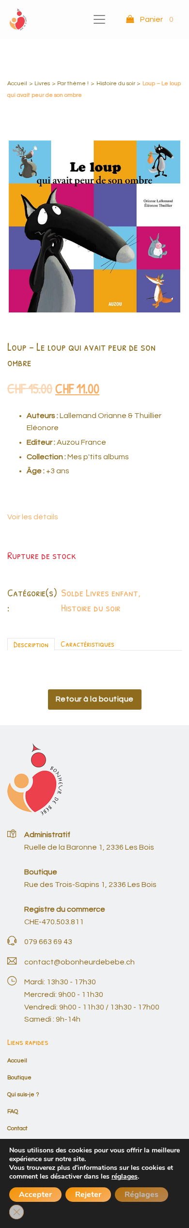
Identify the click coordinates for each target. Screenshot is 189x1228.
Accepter (35, 1194)
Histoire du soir (115, 83)
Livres (42, 83)
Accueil (17, 83)
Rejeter (88, 1194)
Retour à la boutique (95, 699)
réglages (124, 1176)
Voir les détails (32, 517)
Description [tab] (31, 644)
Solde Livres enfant (99, 592)
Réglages (141, 1194)
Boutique (19, 1077)
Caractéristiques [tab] (87, 643)
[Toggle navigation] (99, 19)
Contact (17, 1128)
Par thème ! (73, 83)
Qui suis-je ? (23, 1094)
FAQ (12, 1111)
